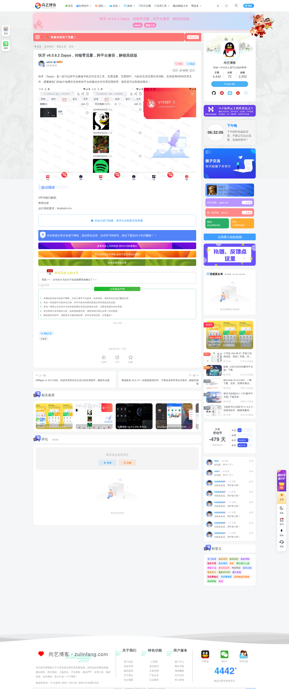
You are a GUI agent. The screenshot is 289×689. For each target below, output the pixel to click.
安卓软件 (49, 46)
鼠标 (232, 563)
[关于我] (246, 93)
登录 (109, 462)
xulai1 (217, 471)
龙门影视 (211, 558)
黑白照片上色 (242, 563)
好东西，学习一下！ (224, 464)
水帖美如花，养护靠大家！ (227, 485)
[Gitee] (222, 93)
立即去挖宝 (193, 37)
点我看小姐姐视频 (230, 237)
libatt (216, 460)
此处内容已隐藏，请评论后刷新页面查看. (118, 220)
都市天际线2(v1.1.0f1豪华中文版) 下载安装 (238, 395)
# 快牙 (44, 338)
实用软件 (84, 5)
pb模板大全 (181, 5)
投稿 (250, 5)
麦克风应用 (224, 567)
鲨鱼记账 (247, 567)
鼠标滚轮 (234, 558)
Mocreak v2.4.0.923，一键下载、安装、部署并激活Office (237, 383)
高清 (221, 581)
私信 (192, 63)
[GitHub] (214, 93)
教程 (129, 5)
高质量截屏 (226, 576)
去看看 (248, 202)
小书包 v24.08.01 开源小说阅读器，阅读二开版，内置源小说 (237, 356)
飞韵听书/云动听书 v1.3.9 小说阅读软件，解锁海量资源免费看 (238, 410)
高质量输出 (212, 576)
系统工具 (150, 25)
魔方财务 (236, 572)
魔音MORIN (224, 572)
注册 (129, 462)
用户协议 (128, 683)
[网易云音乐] (238, 93)
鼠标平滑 (211, 563)
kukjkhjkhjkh (219, 481)
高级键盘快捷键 (241, 576)
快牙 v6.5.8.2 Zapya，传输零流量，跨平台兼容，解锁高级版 (87, 55)
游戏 (115, 5)
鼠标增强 (223, 563)
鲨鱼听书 (211, 572)
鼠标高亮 (223, 558)
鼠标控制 (245, 558)
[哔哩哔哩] (230, 93)
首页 (70, 5)
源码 (100, 5)
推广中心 (179, 683)
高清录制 (211, 581)
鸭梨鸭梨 (236, 567)
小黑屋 (154, 683)
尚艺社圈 (146, 5)
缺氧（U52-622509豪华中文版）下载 (238, 368)
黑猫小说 (211, 567)
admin (137, 25)
